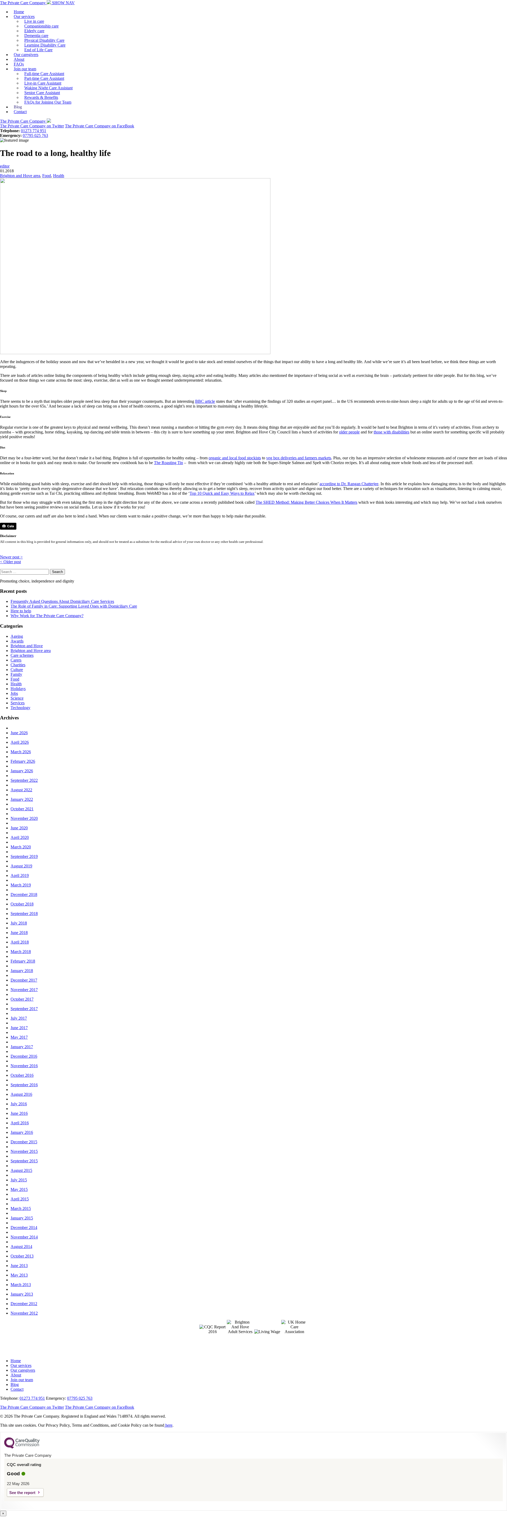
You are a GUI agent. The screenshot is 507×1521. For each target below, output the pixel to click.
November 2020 (24, 818)
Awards (17, 641)
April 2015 (20, 1199)
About (19, 59)
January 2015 (22, 1218)
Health (58, 175)
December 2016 (24, 1056)
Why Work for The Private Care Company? (47, 615)
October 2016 (22, 1075)
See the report (22, 1492)
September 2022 (24, 780)
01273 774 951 (33, 130)
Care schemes (22, 655)
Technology (20, 707)
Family (16, 674)
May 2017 (19, 1037)
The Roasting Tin (168, 462)
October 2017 (22, 999)
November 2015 (24, 1151)
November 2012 (24, 1313)
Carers (16, 660)
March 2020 (21, 847)
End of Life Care (38, 50)
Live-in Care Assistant (42, 83)
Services (18, 703)
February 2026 (23, 761)
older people (349, 432)
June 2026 (19, 733)
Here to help (21, 611)
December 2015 (24, 1142)
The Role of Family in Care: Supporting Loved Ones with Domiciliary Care (74, 606)
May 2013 (19, 1275)
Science (17, 698)
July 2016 (19, 1104)
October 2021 (22, 809)
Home (19, 12)
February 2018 (23, 961)
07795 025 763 (35, 135)
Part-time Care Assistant (44, 78)
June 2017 (19, 1027)
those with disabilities (391, 432)
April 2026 (20, 742)
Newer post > (11, 557)
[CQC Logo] (22, 1447)
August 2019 (21, 866)
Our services (24, 16)
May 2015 (19, 1189)
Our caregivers (26, 54)
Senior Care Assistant (42, 92)
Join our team (25, 69)
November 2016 (24, 1066)
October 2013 (22, 1256)
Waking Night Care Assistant (48, 88)
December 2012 (24, 1303)
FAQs (19, 64)
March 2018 (21, 951)
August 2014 (21, 1246)
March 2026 (21, 752)
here (168, 1425)
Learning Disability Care (44, 45)
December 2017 (24, 980)
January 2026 (22, 771)
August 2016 (21, 1094)
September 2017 (24, 1008)
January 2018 (22, 970)
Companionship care (41, 26)
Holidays (18, 688)
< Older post (10, 562)
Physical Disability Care (44, 40)
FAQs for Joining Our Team (47, 102)
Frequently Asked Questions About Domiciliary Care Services (62, 601)
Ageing (17, 636)
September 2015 (24, 1161)
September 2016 (24, 1085)
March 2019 (21, 885)
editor (5, 166)
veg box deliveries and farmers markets (298, 458)
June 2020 (19, 828)
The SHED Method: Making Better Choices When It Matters (306, 502)
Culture (17, 669)
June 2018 (19, 932)
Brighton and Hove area (20, 175)
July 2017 (19, 1018)
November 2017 (24, 989)
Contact (20, 111)
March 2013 (21, 1284)
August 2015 (21, 1170)
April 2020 (20, 837)
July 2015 (19, 1180)
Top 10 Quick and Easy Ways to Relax (222, 493)
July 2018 (19, 923)
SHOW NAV (63, 3)
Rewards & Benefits (41, 97)
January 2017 (22, 1046)
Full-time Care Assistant (44, 73)
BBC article (205, 401)
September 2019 (24, 856)
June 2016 (19, 1113)
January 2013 (22, 1294)
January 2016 (22, 1132)
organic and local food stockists (235, 458)
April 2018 (20, 942)
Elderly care (34, 31)
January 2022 (22, 799)
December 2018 (24, 894)
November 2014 (24, 1237)
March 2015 (21, 1208)
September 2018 (24, 913)
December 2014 (24, 1227)
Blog (18, 107)
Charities (18, 665)
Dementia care (36, 35)
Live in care (34, 21)
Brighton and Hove (27, 646)
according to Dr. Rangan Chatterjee (349, 484)
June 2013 (19, 1265)
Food (46, 175)
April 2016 (20, 1123)
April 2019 (20, 875)
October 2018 (22, 904)
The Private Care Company (23, 3)
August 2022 (21, 790)
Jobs (14, 693)
